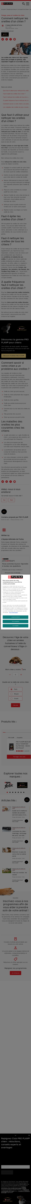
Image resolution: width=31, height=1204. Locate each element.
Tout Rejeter (15, 625)
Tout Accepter (15, 621)
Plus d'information (13, 612)
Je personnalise (15, 617)
